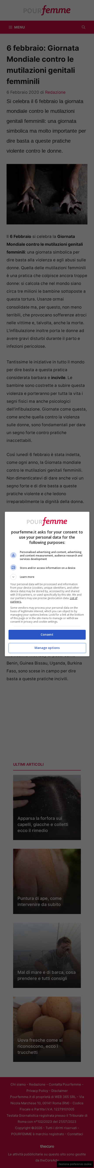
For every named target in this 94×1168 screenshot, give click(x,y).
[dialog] (47, 584)
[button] (47, 577)
